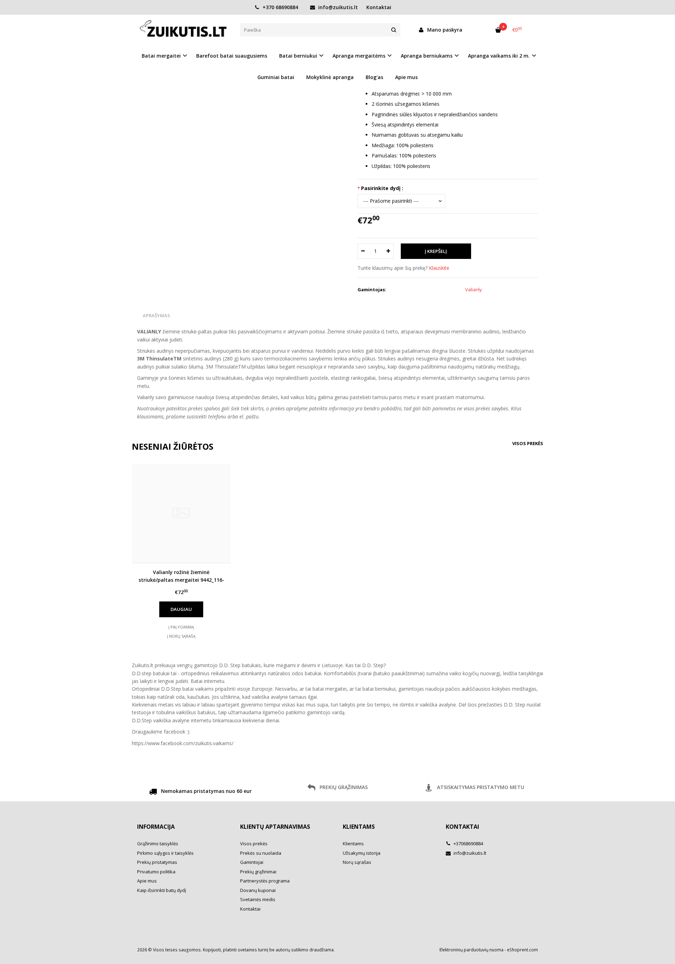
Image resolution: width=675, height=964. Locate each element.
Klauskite (439, 268)
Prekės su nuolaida (260, 853)
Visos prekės (527, 443)
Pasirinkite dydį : (382, 188)
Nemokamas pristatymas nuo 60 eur (206, 791)
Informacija (156, 827)
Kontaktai (378, 7)
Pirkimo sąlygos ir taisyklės (165, 853)
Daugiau (181, 609)
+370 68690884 (279, 7)
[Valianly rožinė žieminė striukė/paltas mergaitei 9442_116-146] (181, 513)
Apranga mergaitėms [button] (359, 55)
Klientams (359, 827)
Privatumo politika (156, 871)
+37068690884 (467, 843)
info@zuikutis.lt (337, 7)
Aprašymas (156, 315)
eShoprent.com (522, 950)
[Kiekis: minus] (363, 251)
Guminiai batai (275, 77)
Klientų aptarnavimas (275, 827)
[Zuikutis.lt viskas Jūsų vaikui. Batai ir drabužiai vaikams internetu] (183, 29)
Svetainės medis (257, 899)
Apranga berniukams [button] (426, 55)
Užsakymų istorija (361, 853)
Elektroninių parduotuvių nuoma (471, 950)
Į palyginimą (181, 627)
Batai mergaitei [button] (161, 55)
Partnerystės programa (265, 881)
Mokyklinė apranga (330, 77)
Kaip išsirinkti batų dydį (161, 890)
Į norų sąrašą (181, 636)
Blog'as (374, 77)
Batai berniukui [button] (298, 55)
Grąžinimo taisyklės (157, 843)
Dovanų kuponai (258, 890)
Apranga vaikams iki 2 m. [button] (499, 55)
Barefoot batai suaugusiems (231, 55)
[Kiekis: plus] (389, 251)
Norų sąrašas (357, 862)
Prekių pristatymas (157, 862)
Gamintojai (251, 862)
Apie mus (406, 77)
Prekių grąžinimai (258, 871)
